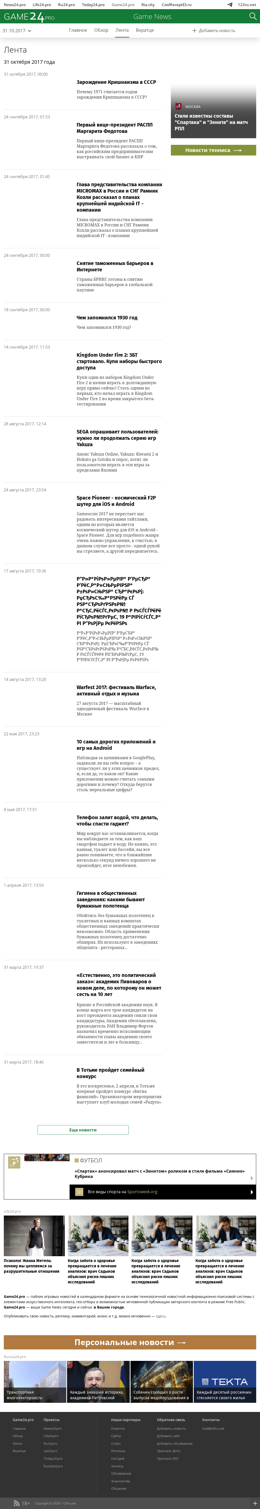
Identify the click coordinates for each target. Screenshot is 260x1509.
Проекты (51, 1419)
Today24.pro (93, 4)
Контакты (211, 1419)
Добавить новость (171, 1428)
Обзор (18, 1436)
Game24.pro (123, 4)
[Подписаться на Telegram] (229, 4)
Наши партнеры (125, 1419)
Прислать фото (169, 1451)
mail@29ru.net (213, 1428)
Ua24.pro (50, 1451)
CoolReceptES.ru (177, 4)
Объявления (121, 1473)
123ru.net (247, 4)
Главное (19, 1428)
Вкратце (19, 1451)
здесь (161, 1316)
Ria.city (148, 4)
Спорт (116, 1443)
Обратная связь (171, 1419)
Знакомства (120, 1481)
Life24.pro (42, 4)
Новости (118, 1428)
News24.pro (15, 4)
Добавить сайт (168, 1436)
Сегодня (117, 1458)
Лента (15, 49)
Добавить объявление (174, 1443)
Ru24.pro (66, 4)
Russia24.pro (15, 1356)
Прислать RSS (167, 1458)
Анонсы (117, 1466)
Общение (118, 1488)
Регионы (118, 1451)
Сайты (116, 1436)
